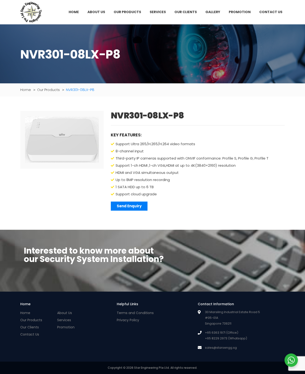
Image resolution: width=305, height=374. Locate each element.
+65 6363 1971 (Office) (221, 332)
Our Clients (185, 12)
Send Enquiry (129, 205)
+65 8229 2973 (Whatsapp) (226, 338)
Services (158, 12)
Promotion (240, 12)
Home (74, 12)
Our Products (127, 12)
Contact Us (270, 12)
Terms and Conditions (135, 312)
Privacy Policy (128, 320)
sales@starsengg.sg (221, 347)
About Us (96, 12)
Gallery (212, 12)
